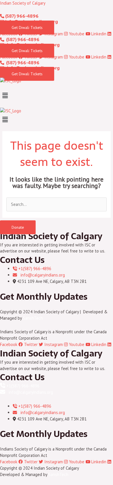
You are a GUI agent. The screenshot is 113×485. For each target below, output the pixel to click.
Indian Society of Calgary (22, 3)
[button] (56, 95)
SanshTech (33, 318)
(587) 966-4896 (21, 16)
